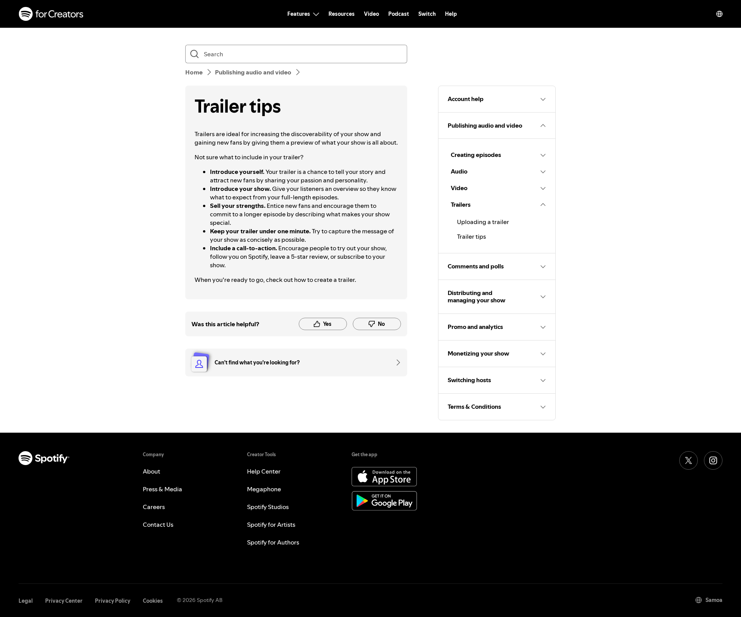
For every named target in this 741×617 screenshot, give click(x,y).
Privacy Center (64, 601)
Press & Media (162, 489)
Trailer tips (471, 236)
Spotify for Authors (273, 542)
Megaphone (264, 489)
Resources (341, 14)
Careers (154, 506)
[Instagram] (713, 460)
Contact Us (158, 524)
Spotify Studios (268, 506)
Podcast (398, 14)
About (151, 471)
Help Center (264, 471)
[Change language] (719, 14)
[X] (688, 460)
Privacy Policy (112, 601)
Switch (427, 14)
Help (451, 14)
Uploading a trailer (483, 221)
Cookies (153, 601)
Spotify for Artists (271, 524)
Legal (26, 601)
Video (371, 14)
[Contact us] (395, 362)
